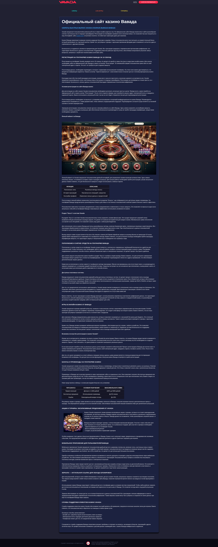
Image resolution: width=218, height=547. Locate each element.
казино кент (80, 35)
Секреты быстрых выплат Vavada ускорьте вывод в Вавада (88, 28)
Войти (135, 2)
